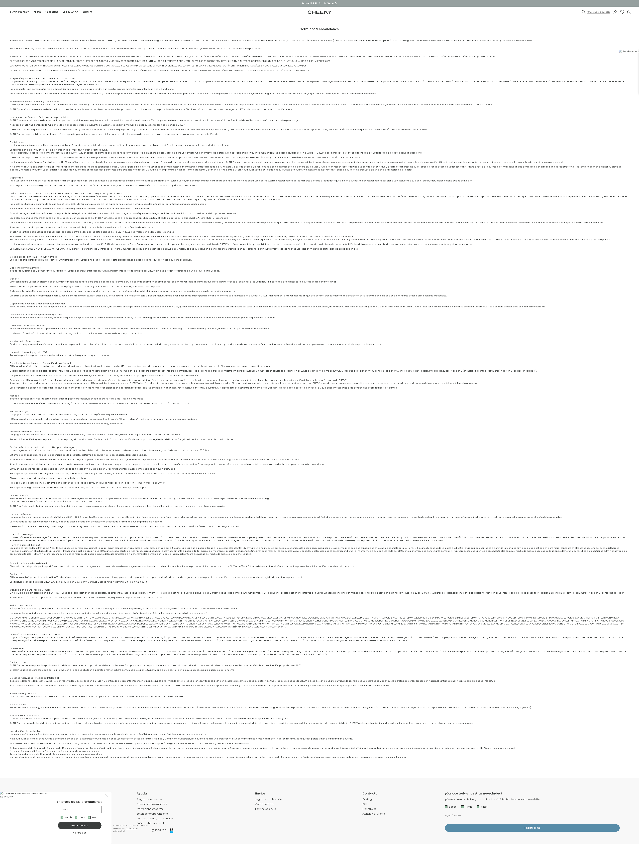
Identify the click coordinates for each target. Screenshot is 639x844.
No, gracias (80, 832)
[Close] (633, 5)
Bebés (68, 817)
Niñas (82, 817)
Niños (95, 817)
